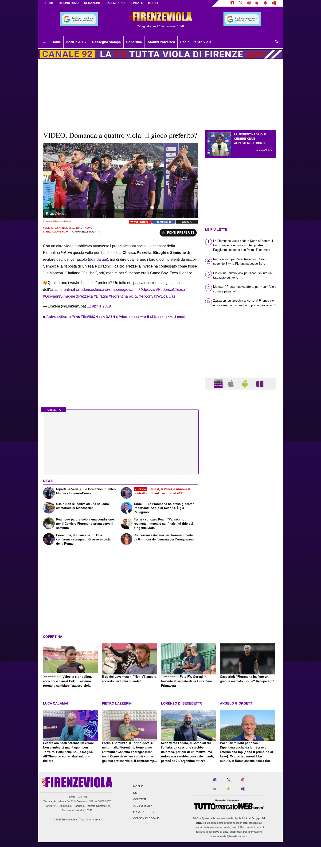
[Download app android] (265, 3)
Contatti (139, 799)
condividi (163, 221)
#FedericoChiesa (170, 290)
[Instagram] (249, 3)
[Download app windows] (274, 3)
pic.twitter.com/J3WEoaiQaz (152, 296)
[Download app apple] (257, 3)
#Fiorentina (118, 296)
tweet (185, 221)
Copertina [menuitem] (134, 42)
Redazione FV (55, 231)
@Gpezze (146, 290)
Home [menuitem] (56, 42)
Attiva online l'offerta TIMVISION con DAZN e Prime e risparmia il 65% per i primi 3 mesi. (116, 317)
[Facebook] (232, 3)
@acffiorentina (62, 290)
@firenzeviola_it (87, 231)
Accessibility (142, 805)
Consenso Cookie (146, 818)
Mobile (138, 786)
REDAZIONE (92, 3)
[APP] (219, 383)
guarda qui (98, 259)
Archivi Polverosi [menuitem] (161, 42)
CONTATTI (136, 3)
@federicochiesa (90, 290)
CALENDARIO (115, 3)
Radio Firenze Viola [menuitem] (195, 42)
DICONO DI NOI (69, 3)
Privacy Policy (143, 812)
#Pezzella (84, 296)
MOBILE (153, 3)
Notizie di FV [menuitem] (76, 42)
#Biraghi (101, 296)
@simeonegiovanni (121, 290)
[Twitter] (240, 3)
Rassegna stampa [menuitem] (106, 42)
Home (49, 3)
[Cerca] (276, 42)
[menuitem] (44, 42)
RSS (135, 793)
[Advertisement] (240, 575)
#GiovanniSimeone (59, 296)
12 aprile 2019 (99, 306)
